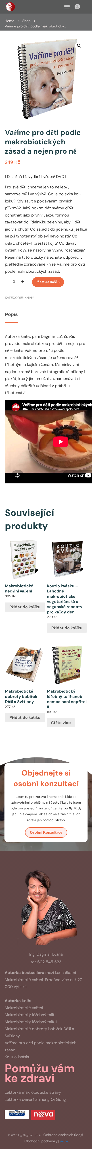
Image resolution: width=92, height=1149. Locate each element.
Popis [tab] (11, 314)
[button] (79, 46)
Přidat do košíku (48, 282)
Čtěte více (61, 722)
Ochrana (63, 1134)
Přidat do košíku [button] (24, 607)
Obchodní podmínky (41, 1141)
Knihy (29, 297)
